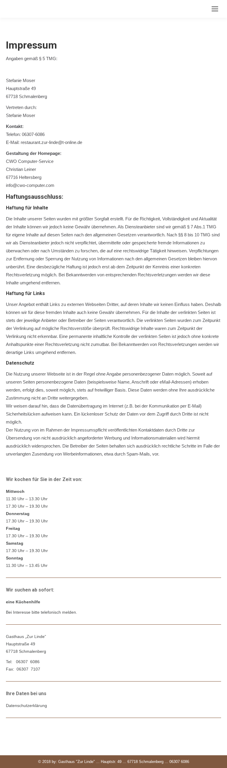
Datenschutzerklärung (26, 705)
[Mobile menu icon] (215, 9)
